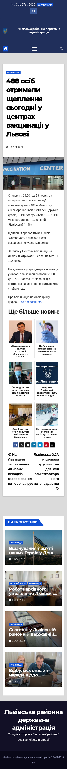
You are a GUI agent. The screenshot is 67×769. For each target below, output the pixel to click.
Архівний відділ (18, 583)
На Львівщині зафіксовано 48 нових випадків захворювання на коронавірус (20, 469)
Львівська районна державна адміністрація (39, 30)
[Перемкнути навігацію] (34, 49)
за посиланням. (31, 301)
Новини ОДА (13, 72)
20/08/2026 (18, 600)
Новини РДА (16, 543)
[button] (61, 48)
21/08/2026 (18, 559)
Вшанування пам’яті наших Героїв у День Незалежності (31, 553)
